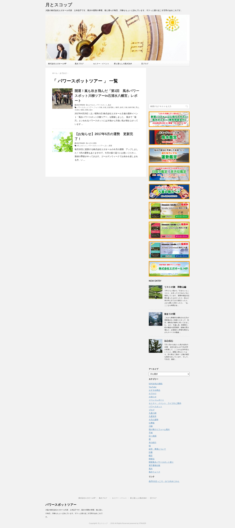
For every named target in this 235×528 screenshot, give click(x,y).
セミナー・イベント (101, 64)
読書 (151, 452)
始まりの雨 (169, 314)
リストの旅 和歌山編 (175, 287)
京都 (104, 107)
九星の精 (152, 413)
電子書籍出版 (154, 465)
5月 (78, 146)
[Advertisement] (169, 85)
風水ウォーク (154, 472)
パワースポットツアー (85, 107)
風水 (109, 105)
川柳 (125, 107)
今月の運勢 (92, 143)
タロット (83, 146)
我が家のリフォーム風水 (159, 429)
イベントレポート (156, 400)
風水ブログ (80, 64)
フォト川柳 (98, 107)
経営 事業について (157, 449)
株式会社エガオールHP (57, 64)
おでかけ (91, 105)
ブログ (151, 410)
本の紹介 (152, 442)
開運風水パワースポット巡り (161, 462)
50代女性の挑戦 (155, 384)
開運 (87, 110)
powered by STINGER (138, 523)
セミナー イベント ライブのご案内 (165, 403)
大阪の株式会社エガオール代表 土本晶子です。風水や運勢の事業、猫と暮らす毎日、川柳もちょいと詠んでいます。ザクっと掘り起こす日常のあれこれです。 (74, 513)
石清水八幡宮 (79, 110)
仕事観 (151, 423)
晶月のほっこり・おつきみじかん (164, 481)
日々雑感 (152, 436)
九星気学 (152, 416)
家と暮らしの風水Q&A (123, 64)
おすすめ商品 (154, 390)
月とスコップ (61, 4)
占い (106, 146)
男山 (137, 107)
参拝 (121, 107)
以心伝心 (168, 341)
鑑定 (151, 455)
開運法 (151, 459)
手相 (151, 433)
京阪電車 (110, 107)
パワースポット (101, 105)
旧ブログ (144, 64)
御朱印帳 (131, 107)
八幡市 (116, 107)
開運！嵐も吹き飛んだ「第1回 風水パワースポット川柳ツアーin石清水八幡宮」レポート (107, 95)
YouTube (152, 387)
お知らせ (152, 397)
